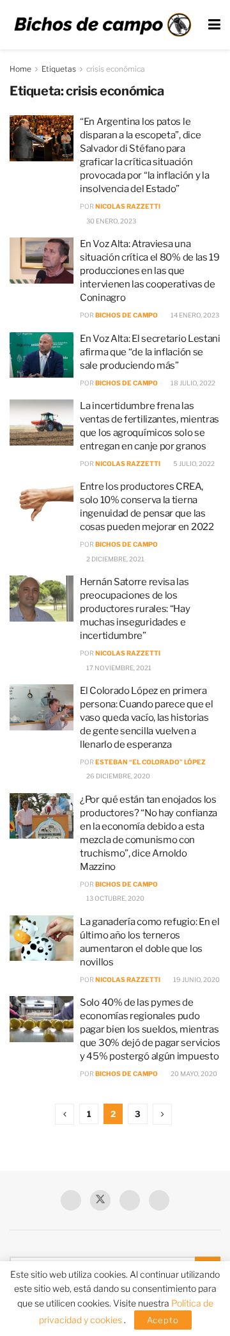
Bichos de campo (126, 315)
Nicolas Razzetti (127, 206)
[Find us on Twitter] (100, 1200)
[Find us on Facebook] (71, 1200)
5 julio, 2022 (193, 463)
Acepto (163, 1320)
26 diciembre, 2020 (117, 776)
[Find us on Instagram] (159, 1200)
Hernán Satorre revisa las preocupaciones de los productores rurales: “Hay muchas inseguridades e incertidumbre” (135, 608)
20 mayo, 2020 (193, 1073)
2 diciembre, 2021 (114, 559)
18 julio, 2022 (192, 383)
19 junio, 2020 (196, 979)
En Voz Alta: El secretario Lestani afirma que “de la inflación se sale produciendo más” (150, 352)
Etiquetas (59, 69)
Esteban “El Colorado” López (150, 762)
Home (20, 69)
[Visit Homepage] (102, 25)
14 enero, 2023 (194, 315)
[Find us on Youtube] (129, 1200)
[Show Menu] (214, 24)
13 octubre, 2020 (114, 898)
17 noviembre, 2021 (118, 668)
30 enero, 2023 (110, 221)
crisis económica (115, 69)
